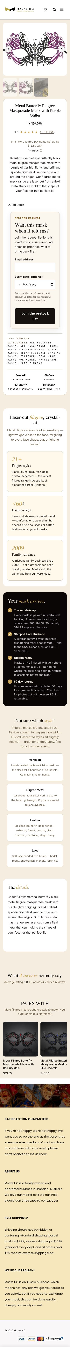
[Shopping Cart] (45, 9)
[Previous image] (8, 49)
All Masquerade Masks (38, 346)
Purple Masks (31, 363)
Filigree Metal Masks (38, 356)
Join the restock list (35, 316)
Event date (29, 276)
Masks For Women (21, 360)
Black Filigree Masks (26, 349)
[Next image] (61, 49)
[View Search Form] (52, 9)
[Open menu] (61, 10)
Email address (24, 259)
